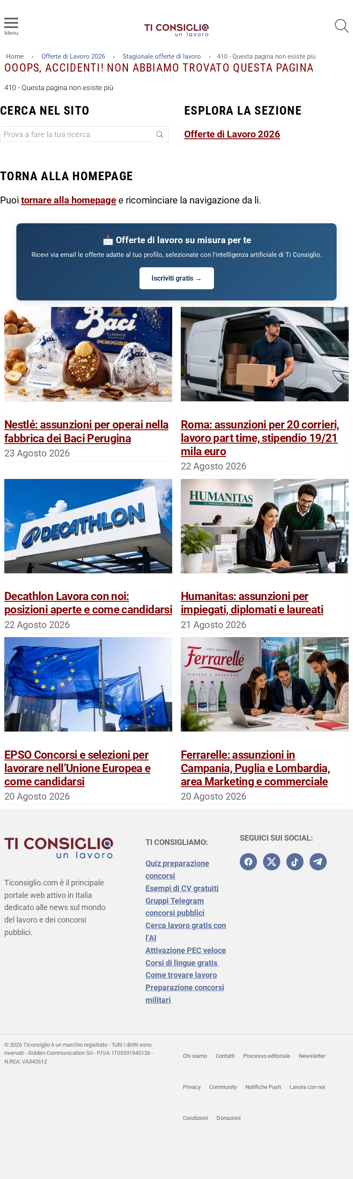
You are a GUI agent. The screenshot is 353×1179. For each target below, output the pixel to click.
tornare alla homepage (68, 200)
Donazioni (229, 1118)
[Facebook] (248, 861)
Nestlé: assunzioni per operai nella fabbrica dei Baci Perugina (86, 431)
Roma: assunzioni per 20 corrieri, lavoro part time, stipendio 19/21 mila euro (260, 438)
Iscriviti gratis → (177, 278)
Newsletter (312, 1056)
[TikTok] (294, 861)
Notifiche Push (263, 1087)
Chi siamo (195, 1056)
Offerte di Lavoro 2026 (232, 134)
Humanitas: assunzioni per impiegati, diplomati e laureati (252, 603)
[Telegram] (318, 861)
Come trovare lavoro (181, 974)
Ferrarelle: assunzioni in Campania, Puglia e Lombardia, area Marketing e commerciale (255, 768)
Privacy (192, 1087)
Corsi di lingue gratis (182, 962)
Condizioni (195, 1118)
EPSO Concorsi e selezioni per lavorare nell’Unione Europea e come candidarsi (77, 768)
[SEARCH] (342, 26)
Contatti (225, 1056)
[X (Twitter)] (271, 861)
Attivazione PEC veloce (186, 950)
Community (223, 1087)
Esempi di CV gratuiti (182, 888)
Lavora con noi (307, 1087)
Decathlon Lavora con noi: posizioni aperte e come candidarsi (88, 603)
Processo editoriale (266, 1056)
